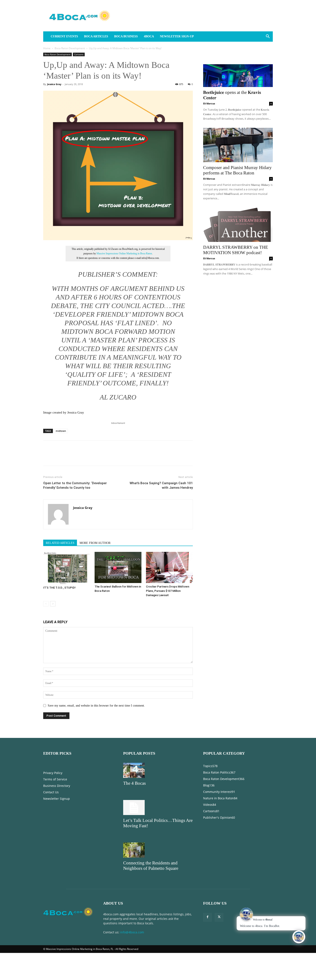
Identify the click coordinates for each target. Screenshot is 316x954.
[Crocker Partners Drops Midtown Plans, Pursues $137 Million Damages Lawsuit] (169, 567)
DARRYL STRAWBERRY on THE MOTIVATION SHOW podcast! (235, 250)
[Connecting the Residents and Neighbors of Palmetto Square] (158, 850)
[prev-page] (46, 603)
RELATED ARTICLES (60, 543)
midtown (61, 430)
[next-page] (52, 603)
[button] (267, 37)
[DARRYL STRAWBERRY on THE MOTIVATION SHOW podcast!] (238, 225)
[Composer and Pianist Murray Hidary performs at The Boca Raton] (238, 145)
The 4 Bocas (134, 783)
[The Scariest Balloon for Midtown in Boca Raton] (118, 567)
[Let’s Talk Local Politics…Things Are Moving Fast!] (158, 807)
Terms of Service (55, 779)
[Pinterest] (67, 457)
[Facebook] (47, 457)
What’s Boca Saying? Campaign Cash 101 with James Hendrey (161, 485)
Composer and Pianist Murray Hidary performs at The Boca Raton (237, 170)
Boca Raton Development (70, 48)
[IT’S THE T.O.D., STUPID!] (66, 568)
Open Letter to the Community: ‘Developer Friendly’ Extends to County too (75, 485)
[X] (57, 457)
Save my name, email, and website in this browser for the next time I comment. (96, 705)
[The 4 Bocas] (158, 770)
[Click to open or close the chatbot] (298, 936)
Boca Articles (96, 36)
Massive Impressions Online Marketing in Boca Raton (124, 253)
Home (47, 48)
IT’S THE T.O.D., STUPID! (59, 587)
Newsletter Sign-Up (177, 36)
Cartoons (78, 54)
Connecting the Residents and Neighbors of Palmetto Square (150, 865)
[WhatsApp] (77, 457)
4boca (149, 36)
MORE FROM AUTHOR (95, 543)
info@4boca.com (132, 932)
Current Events (64, 36)
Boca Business (126, 36)
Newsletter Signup (56, 799)
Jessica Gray (54, 84)
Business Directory (56, 786)
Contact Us (51, 792)
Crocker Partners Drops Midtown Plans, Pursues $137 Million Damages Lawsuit (167, 591)
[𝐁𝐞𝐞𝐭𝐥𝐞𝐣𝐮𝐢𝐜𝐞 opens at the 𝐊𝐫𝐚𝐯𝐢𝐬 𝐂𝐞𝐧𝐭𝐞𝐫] (238, 70)
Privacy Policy (52, 773)
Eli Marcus (209, 103)
